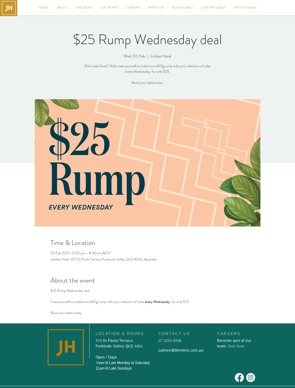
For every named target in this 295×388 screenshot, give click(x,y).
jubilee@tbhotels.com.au (181, 350)
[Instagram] (250, 377)
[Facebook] (239, 377)
